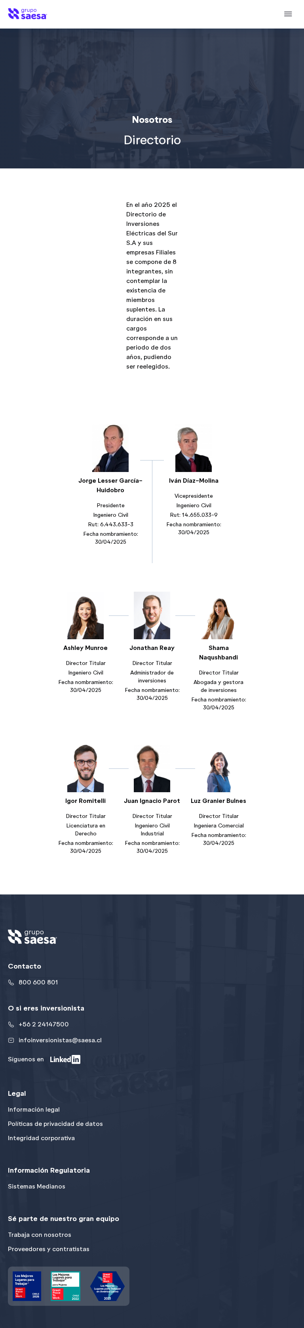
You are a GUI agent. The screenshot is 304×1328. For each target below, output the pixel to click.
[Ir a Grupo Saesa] (27, 13)
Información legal (34, 1109)
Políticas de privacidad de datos (55, 1123)
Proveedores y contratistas (48, 1249)
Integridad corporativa (41, 1138)
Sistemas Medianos (36, 1186)
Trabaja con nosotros (39, 1234)
